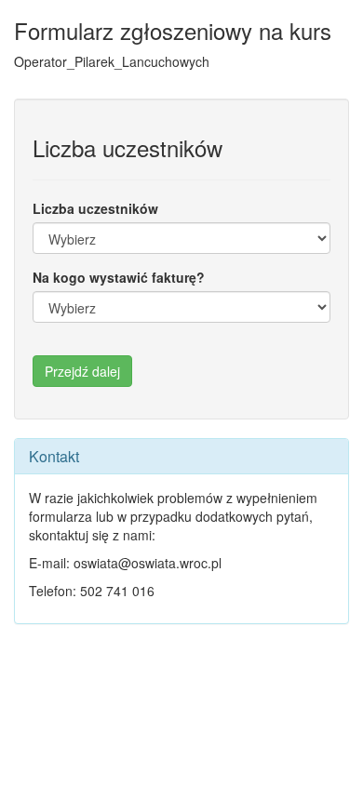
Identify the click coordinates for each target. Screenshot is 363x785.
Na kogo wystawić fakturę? (119, 277)
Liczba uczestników (95, 208)
